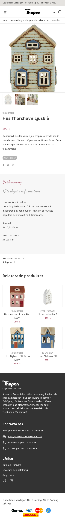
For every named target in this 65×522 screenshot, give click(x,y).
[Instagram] (12, 482)
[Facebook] (4, 482)
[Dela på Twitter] (7, 165)
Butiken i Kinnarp (12, 464)
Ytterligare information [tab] (21, 191)
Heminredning (16, 20)
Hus (47, 20)
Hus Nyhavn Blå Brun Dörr (17, 357)
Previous (3, 58)
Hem (5, 20)
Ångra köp (8, 474)
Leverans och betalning (15, 469)
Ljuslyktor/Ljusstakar (34, 20)
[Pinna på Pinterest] (13, 165)
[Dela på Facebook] (3, 165)
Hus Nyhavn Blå (47, 356)
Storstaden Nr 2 (47, 314)
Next (62, 58)
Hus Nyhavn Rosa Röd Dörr (17, 316)
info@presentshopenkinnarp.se (25, 436)
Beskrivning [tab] (12, 182)
